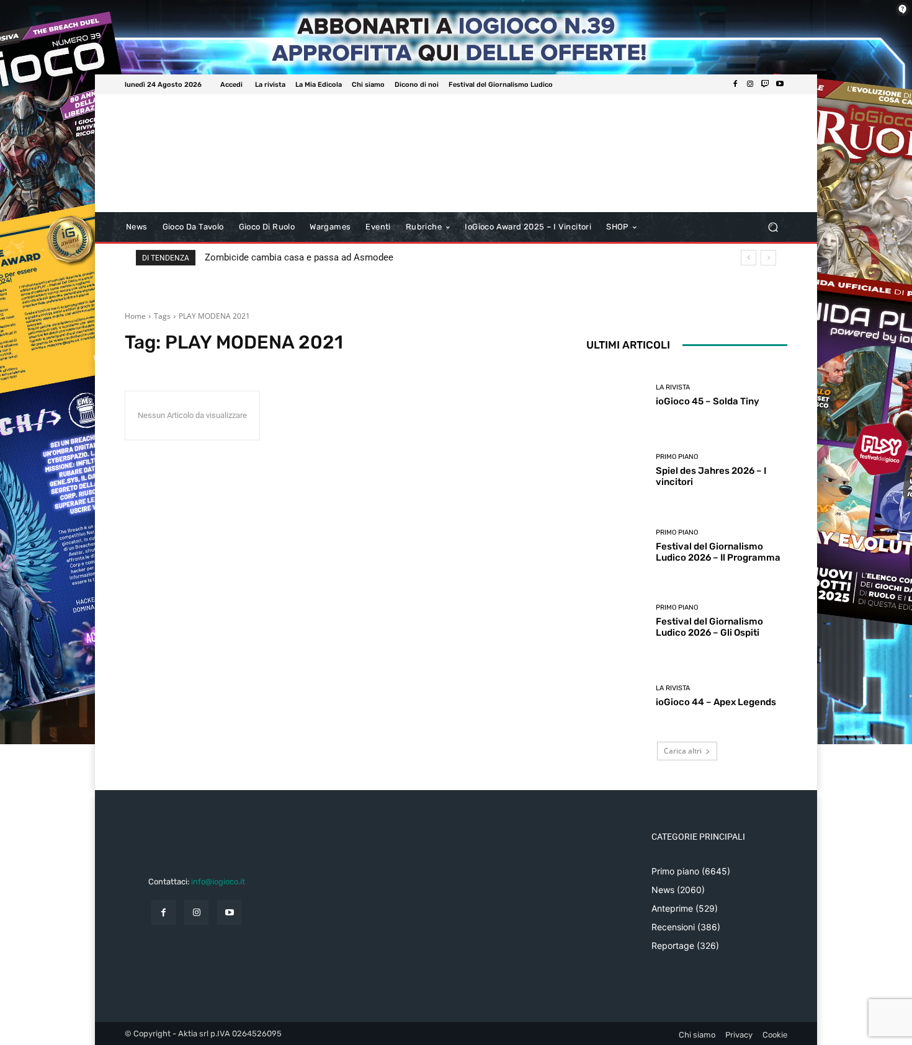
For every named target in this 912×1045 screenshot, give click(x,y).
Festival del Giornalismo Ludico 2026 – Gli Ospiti (709, 627)
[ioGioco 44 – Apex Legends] (616, 696)
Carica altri (683, 750)
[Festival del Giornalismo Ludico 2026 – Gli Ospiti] (616, 621)
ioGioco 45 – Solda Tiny (707, 401)
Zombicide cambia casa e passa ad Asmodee (299, 257)
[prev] (748, 257)
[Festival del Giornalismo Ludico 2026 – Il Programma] (616, 546)
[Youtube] (779, 84)
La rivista (673, 387)
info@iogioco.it (218, 881)
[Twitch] (765, 84)
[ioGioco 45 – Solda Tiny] (616, 395)
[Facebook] (735, 84)
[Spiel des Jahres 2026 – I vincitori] (616, 470)
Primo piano (677, 456)
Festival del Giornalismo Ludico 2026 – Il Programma (718, 552)
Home (135, 316)
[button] (772, 227)
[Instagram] (750, 84)
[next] (768, 257)
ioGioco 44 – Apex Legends (716, 702)
